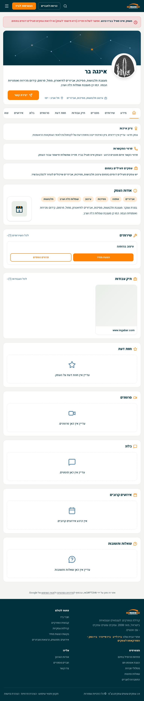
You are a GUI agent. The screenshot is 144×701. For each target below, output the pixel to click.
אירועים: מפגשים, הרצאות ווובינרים (50, 640)
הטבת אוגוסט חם (131, 663)
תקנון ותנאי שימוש (48, 694)
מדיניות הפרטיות (65, 592)
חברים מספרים (61, 663)
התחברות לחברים (131, 680)
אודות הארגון (62, 657)
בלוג (31, 113)
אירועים (18, 113)
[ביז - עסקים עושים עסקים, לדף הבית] (133, 6)
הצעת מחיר (103, 257)
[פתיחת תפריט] (6, 6)
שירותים (110, 113)
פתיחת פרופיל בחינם (129, 657)
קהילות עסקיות (61, 628)
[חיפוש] (65, 6)
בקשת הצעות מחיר (59, 634)
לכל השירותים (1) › (18, 235)
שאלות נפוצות (132, 674)
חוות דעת (60, 113)
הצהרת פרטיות (29, 694)
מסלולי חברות (132, 668)
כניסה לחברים (49, 6)
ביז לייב (117, 637)
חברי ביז (64, 617)
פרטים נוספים (41, 257)
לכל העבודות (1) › (17, 279)
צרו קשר (64, 668)
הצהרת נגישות (11, 694)
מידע (123, 113)
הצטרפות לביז (24, 6)
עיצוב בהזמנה (125, 246)
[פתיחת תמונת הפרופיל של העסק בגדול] (124, 65)
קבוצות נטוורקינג (60, 623)
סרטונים (44, 113)
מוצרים (95, 113)
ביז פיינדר (105, 637)
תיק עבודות (78, 113)
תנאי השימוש (48, 592)
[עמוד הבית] (134, 113)
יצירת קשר (20, 95)
